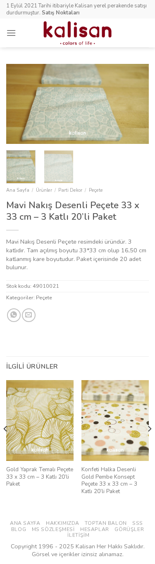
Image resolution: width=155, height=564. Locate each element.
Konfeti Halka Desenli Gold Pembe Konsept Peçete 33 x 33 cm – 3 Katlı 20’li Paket (109, 480)
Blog (18, 529)
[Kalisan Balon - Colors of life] (77, 33)
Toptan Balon (105, 523)
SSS (137, 523)
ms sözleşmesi (53, 529)
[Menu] (11, 33)
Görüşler (129, 529)
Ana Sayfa (17, 190)
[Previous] (19, 104)
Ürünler (44, 190)
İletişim (78, 535)
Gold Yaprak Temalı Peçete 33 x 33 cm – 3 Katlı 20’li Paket (39, 477)
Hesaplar (94, 529)
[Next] (135, 104)
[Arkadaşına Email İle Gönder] (29, 315)
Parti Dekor (70, 190)
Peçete (96, 190)
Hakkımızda (62, 523)
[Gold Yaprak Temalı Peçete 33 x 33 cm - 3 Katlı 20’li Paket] (40, 420)
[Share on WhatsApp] (14, 315)
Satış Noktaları (60, 12)
